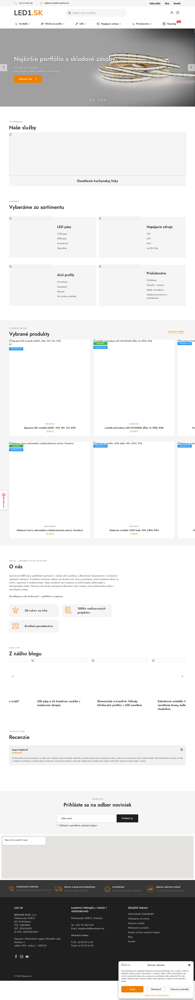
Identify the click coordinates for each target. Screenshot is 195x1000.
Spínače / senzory (155, 285)
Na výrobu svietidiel (66, 296)
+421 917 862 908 (26, 3)
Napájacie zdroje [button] (109, 23)
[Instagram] (21, 957)
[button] (189, 965)
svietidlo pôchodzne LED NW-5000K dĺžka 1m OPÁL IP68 (134, 427)
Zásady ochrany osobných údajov (157, 995)
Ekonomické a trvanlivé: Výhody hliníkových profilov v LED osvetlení (97, 703)
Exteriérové (62, 243)
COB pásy (62, 233)
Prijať (132, 989)
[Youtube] (27, 957)
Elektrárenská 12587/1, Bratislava (87, 918)
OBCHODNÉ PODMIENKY (141, 914)
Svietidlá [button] (23, 23)
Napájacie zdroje (160, 226)
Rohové (60, 291)
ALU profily (65, 274)
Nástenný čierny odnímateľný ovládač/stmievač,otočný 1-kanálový (50, 530)
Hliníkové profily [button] (53, 23)
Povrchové (62, 281)
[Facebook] (16, 957)
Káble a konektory (155, 289)
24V (149, 238)
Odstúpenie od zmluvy (138, 918)
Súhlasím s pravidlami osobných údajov (78, 825)
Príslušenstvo (156, 273)
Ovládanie (152, 280)
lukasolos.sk (27, 976)
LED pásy (64, 226)
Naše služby (155, 3)
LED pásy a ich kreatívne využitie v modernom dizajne (36, 703)
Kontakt (177, 3)
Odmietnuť (156, 989)
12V (149, 233)
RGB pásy (62, 238)
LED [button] (82, 23)
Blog (167, 3)
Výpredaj (173, 23)
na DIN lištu (152, 248)
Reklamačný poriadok (138, 927)
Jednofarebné (49, 526)
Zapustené (62, 286)
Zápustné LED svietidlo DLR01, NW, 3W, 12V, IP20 (50, 427)
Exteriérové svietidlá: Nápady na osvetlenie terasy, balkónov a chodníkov (155, 705)
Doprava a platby (136, 923)
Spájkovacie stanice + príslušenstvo (157, 296)
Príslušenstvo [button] (142, 23)
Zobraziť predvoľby (179, 989)
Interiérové (49, 423)
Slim (149, 243)
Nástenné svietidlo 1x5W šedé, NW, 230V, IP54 (134, 530)
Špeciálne (62, 248)
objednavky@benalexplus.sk (56, 3)
